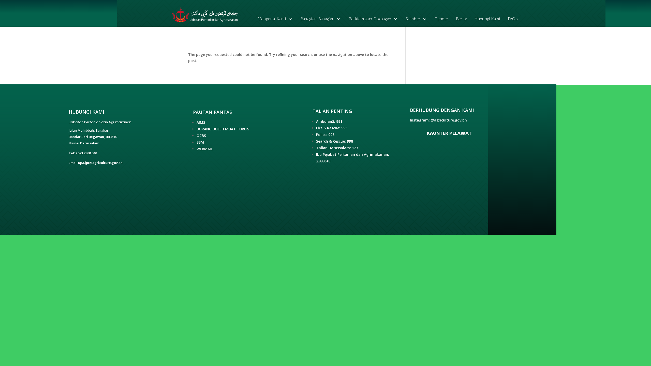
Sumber (413, 19)
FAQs (512, 19)
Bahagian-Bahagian (317, 19)
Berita (461, 19)
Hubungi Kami (487, 19)
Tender (442, 19)
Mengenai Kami (272, 19)
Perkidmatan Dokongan (370, 19)
